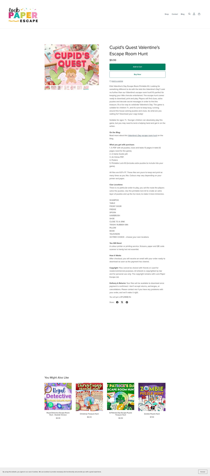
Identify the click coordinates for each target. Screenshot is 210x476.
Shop (167, 14)
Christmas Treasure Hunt (89, 414)
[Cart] (200, 14)
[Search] (189, 14)
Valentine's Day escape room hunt (142, 135)
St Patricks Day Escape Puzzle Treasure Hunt (120, 414)
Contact (175, 14)
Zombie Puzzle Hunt (152, 414)
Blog (182, 14)
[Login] (194, 14)
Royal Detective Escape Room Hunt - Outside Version (58, 414)
